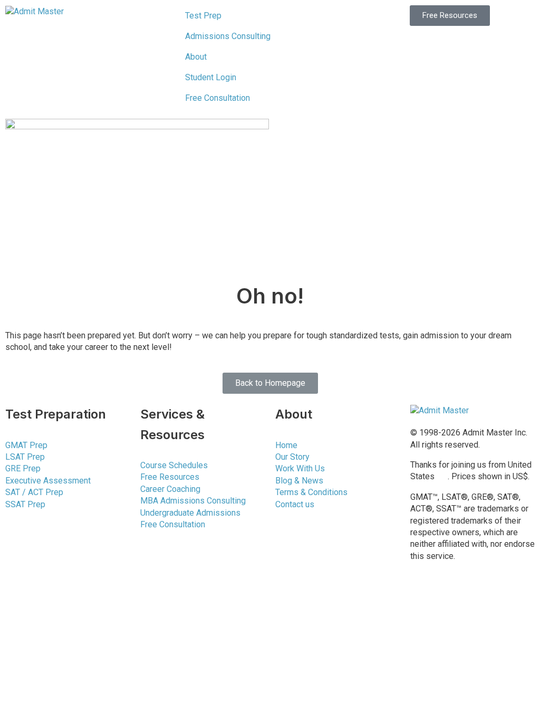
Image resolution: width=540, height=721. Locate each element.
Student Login (210, 77)
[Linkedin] (452, 594)
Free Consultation (217, 98)
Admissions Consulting (228, 36)
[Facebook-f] (423, 594)
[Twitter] (480, 594)
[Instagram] (423, 624)
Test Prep (203, 16)
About (196, 57)
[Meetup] (452, 624)
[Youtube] (509, 594)
